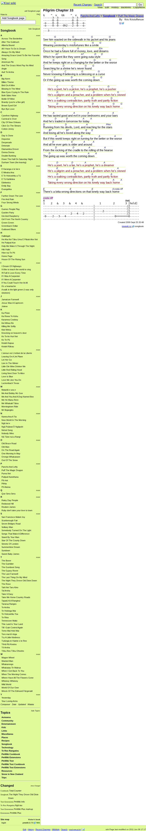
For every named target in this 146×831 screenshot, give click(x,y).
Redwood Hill (7, 504)
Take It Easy (7, 594)
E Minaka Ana (8, 172)
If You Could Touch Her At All (15, 283)
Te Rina (5, 617)
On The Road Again (11, 450)
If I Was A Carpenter (11, 276)
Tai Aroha (6, 590)
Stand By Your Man (10, 537)
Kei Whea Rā (7, 323)
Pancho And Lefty (10, 467)
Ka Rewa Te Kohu (10, 316)
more (38, 35)
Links (4, 731)
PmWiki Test (8, 761)
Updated (22, 704)
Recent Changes (83, 4)
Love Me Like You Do (11, 380)
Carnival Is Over (9, 119)
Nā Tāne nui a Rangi (11, 437)
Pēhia (4, 483)
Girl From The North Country (15, 219)
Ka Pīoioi (6, 313)
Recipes (6, 741)
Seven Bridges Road (11, 524)
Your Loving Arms (10, 701)
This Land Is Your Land (12, 624)
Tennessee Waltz (9, 621)
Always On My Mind (11, 52)
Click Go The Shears (11, 126)
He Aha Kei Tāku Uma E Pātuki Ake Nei (20, 239)
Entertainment (9, 724)
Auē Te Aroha (8, 72)
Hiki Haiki (6, 249)
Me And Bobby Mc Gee (12, 393)
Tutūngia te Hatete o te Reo (14, 641)
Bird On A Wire (8, 85)
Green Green (8, 223)
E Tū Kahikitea (8, 179)
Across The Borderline (12, 38)
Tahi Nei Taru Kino (10, 587)
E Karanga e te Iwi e (11, 169)
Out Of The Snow (10, 460)
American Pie (8, 62)
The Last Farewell (10, 574)
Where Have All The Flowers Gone (17, 678)
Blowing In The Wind (11, 89)
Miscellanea (7, 734)
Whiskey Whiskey (10, 681)
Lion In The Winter (10, 363)
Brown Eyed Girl (9, 105)
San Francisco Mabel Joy (13, 517)
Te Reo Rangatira (10, 751)
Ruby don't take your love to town (17, 510)
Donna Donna (8, 152)
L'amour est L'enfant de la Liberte (17, 353)
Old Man (5, 447)
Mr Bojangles (7, 410)
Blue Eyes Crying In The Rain (15, 92)
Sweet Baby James (10, 554)
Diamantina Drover (10, 149)
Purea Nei (6, 473)
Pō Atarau (6, 487)
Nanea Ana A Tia (9, 417)
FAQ (38, 14)
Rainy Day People (10, 500)
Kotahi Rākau (8, 346)
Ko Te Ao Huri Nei (10, 336)
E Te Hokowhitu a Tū (11, 176)
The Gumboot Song (11, 567)
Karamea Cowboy (10, 320)
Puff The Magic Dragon (12, 470)
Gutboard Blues (9, 229)
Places (5, 737)
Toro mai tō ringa (9, 634)
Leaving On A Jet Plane (12, 356)
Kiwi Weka (6, 330)
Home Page (7, 256)
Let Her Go (7, 360)
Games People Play (11, 209)
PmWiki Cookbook (11, 754)
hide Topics (35, 711)
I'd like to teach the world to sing (16, 269)
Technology (7, 747)
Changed (7, 785)
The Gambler (8, 564)
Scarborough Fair (10, 520)
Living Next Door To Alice (13, 373)
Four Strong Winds (10, 202)
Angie (4, 69)
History (115, 7)
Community (7, 721)
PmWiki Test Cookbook (13, 764)
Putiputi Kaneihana (10, 477)
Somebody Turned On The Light (16, 530)
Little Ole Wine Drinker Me (13, 366)
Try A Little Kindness (11, 637)
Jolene (5, 306)
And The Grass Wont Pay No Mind (17, 65)
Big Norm (6, 79)
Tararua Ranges (9, 604)
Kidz (4, 727)
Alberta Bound (8, 45)
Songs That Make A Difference (15, 534)
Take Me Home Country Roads (16, 597)
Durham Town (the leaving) (14, 162)
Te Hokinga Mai (9, 611)
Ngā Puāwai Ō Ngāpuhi (12, 427)
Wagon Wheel (8, 657)
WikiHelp (56, 829)
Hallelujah (6, 236)
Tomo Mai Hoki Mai (10, 631)
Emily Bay (6, 186)
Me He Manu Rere (10, 400)
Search (98, 4)
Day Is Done (7, 135)
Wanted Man (7, 661)
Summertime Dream (11, 547)
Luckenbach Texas (10, 383)
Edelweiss (6, 182)
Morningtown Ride (10, 406)
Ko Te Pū (6, 340)
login (4, 823)
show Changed (35, 786)
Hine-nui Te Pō (8, 253)
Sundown (6, 550)
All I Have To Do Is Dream (13, 49)
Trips (4, 777)
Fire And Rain (8, 199)
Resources (7, 771)
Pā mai (5, 480)
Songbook (8, 30)
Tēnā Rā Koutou (9, 644)
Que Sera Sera (8, 494)
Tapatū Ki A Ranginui (11, 601)
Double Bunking (9, 156)
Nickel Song (7, 430)
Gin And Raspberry (10, 216)
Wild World (6, 684)
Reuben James (9, 507)
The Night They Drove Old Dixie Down (19, 580)
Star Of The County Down (13, 540)
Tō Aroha (6, 647)
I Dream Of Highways (11, 266)
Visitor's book (34, 819)
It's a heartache (9, 286)
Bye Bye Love (8, 109)
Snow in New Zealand (12, 774)
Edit (107, 7)
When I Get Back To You (13, 671)
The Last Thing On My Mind (14, 577)
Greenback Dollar (10, 226)
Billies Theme (8, 82)
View (100, 7)
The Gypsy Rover (10, 571)
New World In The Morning (14, 420)
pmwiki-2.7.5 (28, 823)
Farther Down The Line (12, 196)
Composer (5, 704)
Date (14, 704)
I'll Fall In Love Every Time (14, 273)
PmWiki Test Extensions (13, 767)
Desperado (7, 142)
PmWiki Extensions (11, 757)
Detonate (6, 146)
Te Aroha (6, 607)
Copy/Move (139, 7)
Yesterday (6, 698)
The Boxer (6, 560)
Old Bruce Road (9, 443)
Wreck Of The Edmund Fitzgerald (17, 691)
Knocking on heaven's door (14, 333)
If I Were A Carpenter (11, 279)
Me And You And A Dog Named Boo (18, 397)
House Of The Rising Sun (13, 259)
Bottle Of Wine (8, 99)
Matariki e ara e (9, 390)
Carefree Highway (10, 115)
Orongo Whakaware (11, 457)
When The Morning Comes (14, 674)
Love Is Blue (7, 376)
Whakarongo (7, 664)
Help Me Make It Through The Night (18, 246)
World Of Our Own (10, 687)
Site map (5, 819)
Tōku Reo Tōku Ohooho (13, 651)
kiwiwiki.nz (127, 226)
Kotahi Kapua (8, 343)
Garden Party (8, 212)
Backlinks (126, 7)
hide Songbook (34, 29)
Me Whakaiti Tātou (10, 403)
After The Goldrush (10, 42)
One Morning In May (11, 453)
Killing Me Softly (9, 326)
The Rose (6, 584)
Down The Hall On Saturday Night (17, 159)
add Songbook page (32, 11)
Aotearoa (6, 717)
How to (4, 14)
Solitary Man (7, 527)
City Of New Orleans (11, 122)
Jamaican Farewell (10, 299)
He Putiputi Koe (9, 243)
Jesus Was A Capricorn (12, 303)
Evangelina (7, 189)
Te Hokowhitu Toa (10, 614)
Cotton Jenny (8, 129)
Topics (5, 712)
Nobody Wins (8, 433)
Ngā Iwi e (6, 423)
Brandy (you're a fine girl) (13, 102)
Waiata (31, 704)
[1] (120, 23)
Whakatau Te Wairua (11, 668)
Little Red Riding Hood (12, 370)
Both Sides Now (9, 95)
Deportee (6, 139)
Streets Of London (10, 544)
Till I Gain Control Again (12, 627)
